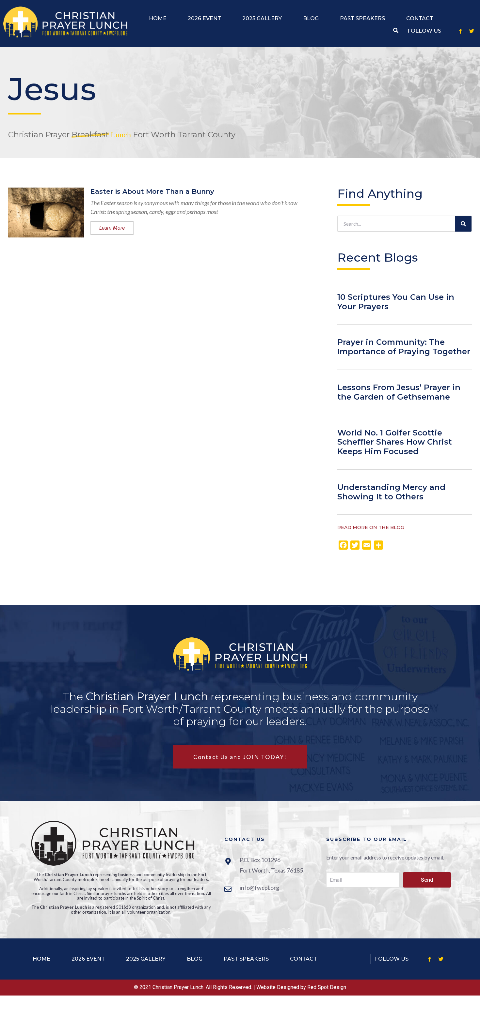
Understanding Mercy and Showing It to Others (391, 491)
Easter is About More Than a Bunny (152, 191)
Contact (419, 18)
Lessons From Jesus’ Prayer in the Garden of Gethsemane (398, 392)
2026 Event (204, 18)
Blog (311, 18)
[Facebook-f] (460, 31)
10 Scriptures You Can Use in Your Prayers (395, 301)
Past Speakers (362, 18)
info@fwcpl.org (259, 887)
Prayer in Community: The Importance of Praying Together (403, 346)
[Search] (463, 224)
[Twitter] (472, 31)
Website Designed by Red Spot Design (301, 987)
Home (158, 18)
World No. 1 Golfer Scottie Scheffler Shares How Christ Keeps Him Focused (394, 442)
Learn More (112, 228)
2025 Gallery (262, 18)
